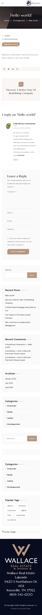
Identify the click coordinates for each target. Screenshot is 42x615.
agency (10, 506)
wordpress (11, 520)
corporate (11, 510)
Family (10, 412)
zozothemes (10, 351)
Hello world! (9, 295)
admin (7, 36)
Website (10, 229)
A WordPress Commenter (24, 124)
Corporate (11, 406)
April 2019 (9, 387)
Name (10, 213)
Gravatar (20, 155)
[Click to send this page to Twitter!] (8, 69)
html (9, 515)
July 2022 (9, 383)
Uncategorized (11, 39)
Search (8, 270)
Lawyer (10, 418)
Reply (15, 159)
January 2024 (10, 379)
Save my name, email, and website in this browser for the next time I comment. (19, 241)
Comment (11, 192)
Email (10, 221)
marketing (20, 515)
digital (23, 510)
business (22, 506)
